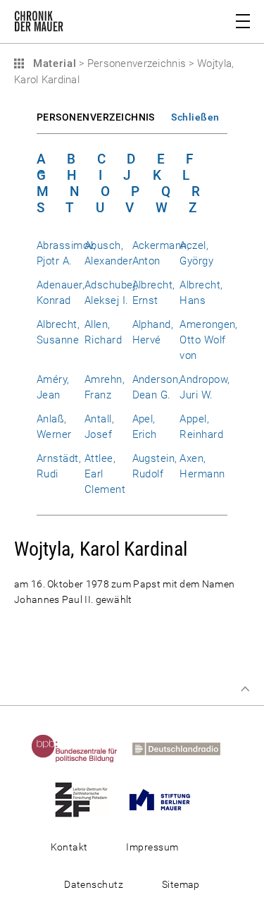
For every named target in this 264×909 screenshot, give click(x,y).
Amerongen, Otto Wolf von (209, 340)
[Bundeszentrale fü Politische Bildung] (81, 748)
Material (53, 63)
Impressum (152, 847)
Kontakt (69, 847)
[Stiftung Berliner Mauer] (165, 799)
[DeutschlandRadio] (182, 748)
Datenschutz (93, 884)
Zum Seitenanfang (245, 689)
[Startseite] (38, 24)
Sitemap (181, 884)
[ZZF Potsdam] (87, 799)
